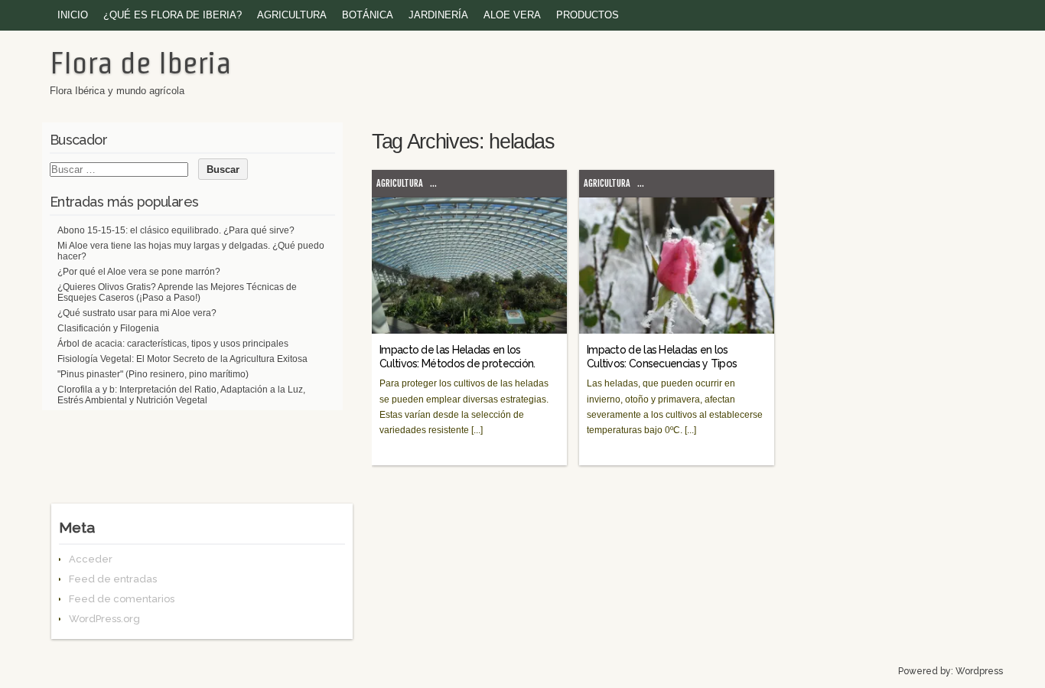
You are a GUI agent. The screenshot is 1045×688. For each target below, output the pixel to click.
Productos (587, 15)
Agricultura (292, 15)
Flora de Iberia (140, 63)
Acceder (90, 559)
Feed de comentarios (121, 599)
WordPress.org (104, 618)
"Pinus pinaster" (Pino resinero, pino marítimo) (153, 374)
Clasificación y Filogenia (108, 328)
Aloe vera (512, 15)
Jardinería (438, 15)
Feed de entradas (113, 579)
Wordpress (979, 671)
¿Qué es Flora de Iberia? (172, 15)
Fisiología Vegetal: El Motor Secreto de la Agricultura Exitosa (182, 359)
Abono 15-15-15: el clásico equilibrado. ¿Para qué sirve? (176, 230)
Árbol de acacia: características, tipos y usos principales (172, 343)
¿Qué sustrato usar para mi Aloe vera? (136, 313)
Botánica (367, 15)
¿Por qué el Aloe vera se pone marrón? (138, 271)
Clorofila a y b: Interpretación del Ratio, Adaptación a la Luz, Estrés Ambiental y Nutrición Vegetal (181, 395)
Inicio (72, 15)
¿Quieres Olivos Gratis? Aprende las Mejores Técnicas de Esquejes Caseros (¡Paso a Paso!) (177, 292)
